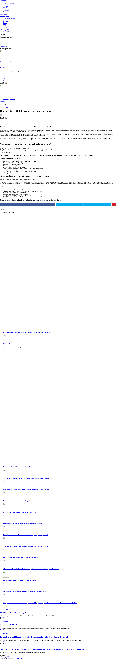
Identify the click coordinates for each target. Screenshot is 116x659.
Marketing (5, 6)
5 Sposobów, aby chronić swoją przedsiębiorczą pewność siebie (23, 523)
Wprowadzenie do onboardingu (6, 61)
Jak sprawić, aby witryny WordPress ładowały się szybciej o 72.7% (25, 591)
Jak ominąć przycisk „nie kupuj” (13, 612)
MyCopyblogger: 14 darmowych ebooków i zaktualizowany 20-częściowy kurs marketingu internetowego (42, 649)
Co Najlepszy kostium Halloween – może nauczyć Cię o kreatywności (25, 535)
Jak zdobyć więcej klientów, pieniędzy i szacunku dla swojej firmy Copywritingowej (34, 637)
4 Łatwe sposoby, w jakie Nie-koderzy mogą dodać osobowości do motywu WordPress (31, 569)
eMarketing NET (4, 0)
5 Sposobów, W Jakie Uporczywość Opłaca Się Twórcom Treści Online (26, 546)
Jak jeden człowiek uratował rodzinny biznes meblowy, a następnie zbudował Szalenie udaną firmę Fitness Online (40, 603)
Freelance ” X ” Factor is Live (12, 625)
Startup (5, 7)
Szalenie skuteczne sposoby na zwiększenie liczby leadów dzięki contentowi (14, 95)
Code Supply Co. (18, 658)
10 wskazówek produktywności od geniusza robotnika (20, 557)
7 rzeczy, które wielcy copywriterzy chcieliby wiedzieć (20, 580)
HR (4, 4)
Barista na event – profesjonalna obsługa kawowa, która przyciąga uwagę (14, 40)
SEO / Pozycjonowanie (9, 3)
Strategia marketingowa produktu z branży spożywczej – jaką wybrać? (26, 489)
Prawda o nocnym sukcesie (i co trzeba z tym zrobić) (20, 512)
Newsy (5, 78)
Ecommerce (6, 12)
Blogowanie (6, 10)
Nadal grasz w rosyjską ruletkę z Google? (16, 501)
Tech (4, 9)
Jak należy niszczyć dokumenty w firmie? (16, 467)
